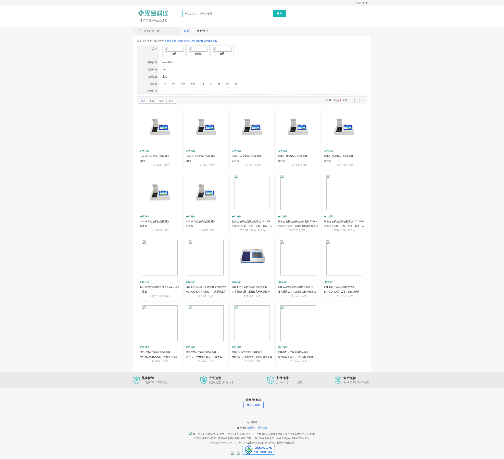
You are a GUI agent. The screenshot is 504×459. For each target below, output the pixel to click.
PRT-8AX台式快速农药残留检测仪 (249, 287)
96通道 (143, 291)
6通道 (143, 160)
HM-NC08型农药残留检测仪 (200, 156)
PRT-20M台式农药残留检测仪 (201, 352)
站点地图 (252, 422)
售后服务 (203, 30)
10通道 (327, 160)
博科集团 (262, 427)
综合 (143, 101)
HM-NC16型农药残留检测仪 (292, 156)
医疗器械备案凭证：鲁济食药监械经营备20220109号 (282, 438)
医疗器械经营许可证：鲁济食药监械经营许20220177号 (223, 438)
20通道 (189, 226)
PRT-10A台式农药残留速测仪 (247, 352)
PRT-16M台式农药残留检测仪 (339, 287)
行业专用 (147, 41)
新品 (171, 101)
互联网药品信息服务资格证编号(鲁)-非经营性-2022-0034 (286, 434)
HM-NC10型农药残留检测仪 (338, 156)
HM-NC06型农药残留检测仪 (154, 156)
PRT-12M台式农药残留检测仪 (155, 352)
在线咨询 (144, 151)
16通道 (281, 160)
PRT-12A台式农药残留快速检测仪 (295, 287)
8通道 (189, 160)
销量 (161, 101)
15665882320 (362, 3)
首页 (187, 30)
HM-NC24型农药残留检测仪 (246, 156)
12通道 (143, 226)
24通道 (235, 160)
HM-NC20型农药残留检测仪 (200, 221)
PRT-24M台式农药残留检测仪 (293, 352)
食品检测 (158, 41)
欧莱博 (251, 427)
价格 (152, 101)
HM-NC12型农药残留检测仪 (154, 221)
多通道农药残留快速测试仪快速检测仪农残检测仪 (191, 41)
